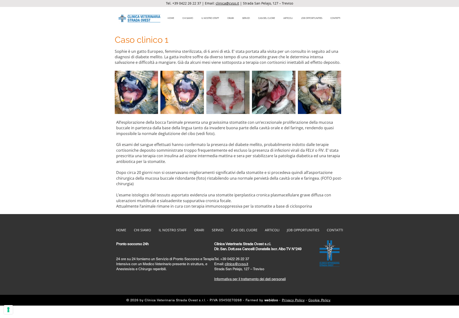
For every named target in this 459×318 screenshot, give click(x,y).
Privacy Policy (293, 300)
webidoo (271, 300)
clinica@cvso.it (227, 3)
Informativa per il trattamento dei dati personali (250, 279)
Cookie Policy (319, 300)
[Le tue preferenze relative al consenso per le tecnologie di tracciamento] (8, 309)
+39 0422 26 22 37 (186, 3)
